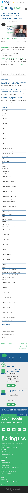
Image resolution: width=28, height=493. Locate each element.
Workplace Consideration (9, 305)
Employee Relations (8, 176)
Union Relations (7, 297)
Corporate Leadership (8, 163)
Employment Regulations (9, 199)
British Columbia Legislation (10, 146)
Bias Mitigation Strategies (9, 120)
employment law (21, 72)
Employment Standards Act (9, 204)
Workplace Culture (7, 307)
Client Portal (4, 456)
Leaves (5, 249)
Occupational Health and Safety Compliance (13, 274)
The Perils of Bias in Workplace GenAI (14, 370)
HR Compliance (7, 221)
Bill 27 (4, 131)
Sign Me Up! (22, 414)
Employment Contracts (8, 189)
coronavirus (4, 72)
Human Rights (6, 229)
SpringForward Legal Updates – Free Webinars (12, 463)
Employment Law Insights (9, 196)
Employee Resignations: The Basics (15, 391)
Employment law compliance (10, 194)
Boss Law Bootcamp (6, 462)
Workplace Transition (8, 315)
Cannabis (5, 156)
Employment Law (7, 191)
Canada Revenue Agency (9, 151)
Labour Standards (7, 247)
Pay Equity (5, 279)
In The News (4, 457)
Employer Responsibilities (9, 186)
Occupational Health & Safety (10, 269)
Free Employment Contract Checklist (10, 467)
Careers (3, 459)
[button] (3, 24)
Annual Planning (7, 110)
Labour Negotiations (8, 244)
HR (4, 216)
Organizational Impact (8, 277)
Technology (6, 292)
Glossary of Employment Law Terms (10, 481)
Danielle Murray (12, 72)
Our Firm (3, 449)
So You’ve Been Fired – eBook (8, 471)
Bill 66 (4, 138)
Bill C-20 (5, 141)
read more (11, 385)
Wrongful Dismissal (7, 320)
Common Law (6, 161)
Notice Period (6, 267)
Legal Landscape (7, 254)
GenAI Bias (6, 209)
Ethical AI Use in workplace (9, 206)
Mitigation (5, 262)
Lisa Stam (15, 21)
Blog (2, 477)
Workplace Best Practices (9, 302)
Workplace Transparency (9, 317)
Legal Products (5, 465)
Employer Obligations (8, 181)
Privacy (5, 287)
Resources (4, 479)
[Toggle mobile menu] (26, 9)
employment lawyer (6, 74)
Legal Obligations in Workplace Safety (12, 257)
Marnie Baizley (7, 38)
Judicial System (7, 239)
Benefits (5, 118)
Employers (4, 460)
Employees (4, 470)
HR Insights (6, 224)
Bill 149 (4, 125)
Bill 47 (4, 133)
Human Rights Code (8, 231)
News (4, 264)
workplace (23, 74)
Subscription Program (6, 469)
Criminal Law (6, 171)
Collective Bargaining (8, 158)
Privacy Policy (8, 490)
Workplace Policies (7, 312)
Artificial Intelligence (8, 115)
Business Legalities (7, 148)
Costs (4, 166)
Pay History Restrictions (9, 282)
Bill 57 (4, 136)
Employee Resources (8, 178)
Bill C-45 (5, 143)
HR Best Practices (7, 219)
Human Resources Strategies (10, 226)
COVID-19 (5, 168)
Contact (3, 484)
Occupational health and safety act (11, 272)
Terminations (6, 295)
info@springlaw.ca (20, 433)
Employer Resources (12, 22)
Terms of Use (20, 490)
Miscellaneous (6, 259)
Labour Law (6, 242)
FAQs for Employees (6, 473)
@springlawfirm (9, 334)
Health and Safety (7, 214)
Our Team (3, 451)
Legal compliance (7, 252)
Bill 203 (5, 128)
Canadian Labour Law (8, 153)
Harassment (6, 211)
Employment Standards (9, 201)
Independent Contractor (9, 236)
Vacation (5, 300)
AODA (4, 113)
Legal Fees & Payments (7, 454)
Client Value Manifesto (6, 452)
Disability (5, 173)
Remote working (7, 289)
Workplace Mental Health (9, 310)
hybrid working (6, 234)
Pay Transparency (7, 284)
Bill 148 (5, 123)
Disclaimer (14, 490)
